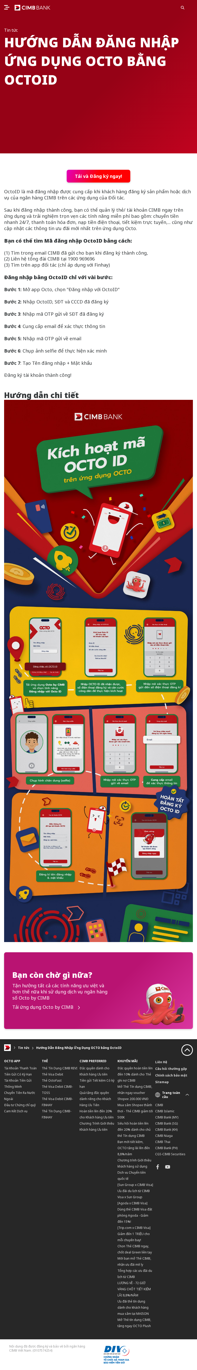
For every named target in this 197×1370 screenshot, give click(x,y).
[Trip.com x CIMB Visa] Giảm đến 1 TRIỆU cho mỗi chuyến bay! (134, 1234)
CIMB (159, 1105)
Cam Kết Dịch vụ (15, 1111)
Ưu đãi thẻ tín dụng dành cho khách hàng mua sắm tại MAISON (133, 1307)
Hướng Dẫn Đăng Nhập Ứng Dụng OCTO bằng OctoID (79, 1048)
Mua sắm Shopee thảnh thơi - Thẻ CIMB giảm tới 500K (135, 1111)
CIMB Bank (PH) (166, 1148)
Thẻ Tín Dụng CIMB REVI (59, 1068)
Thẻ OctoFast (52, 1080)
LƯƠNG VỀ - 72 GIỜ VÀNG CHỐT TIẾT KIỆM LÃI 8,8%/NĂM (134, 1289)
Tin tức (23, 1048)
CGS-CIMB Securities (170, 1154)
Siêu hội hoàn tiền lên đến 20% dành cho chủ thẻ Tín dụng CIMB (134, 1129)
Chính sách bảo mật (171, 1075)
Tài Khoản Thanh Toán (20, 1068)
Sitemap (162, 1082)
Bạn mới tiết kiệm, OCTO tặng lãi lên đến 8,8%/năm (133, 1148)
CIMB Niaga (164, 1136)
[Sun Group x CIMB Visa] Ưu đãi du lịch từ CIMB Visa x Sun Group (135, 1191)
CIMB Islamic (164, 1111)
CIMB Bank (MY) (166, 1117)
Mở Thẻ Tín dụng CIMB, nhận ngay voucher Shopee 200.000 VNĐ (134, 1092)
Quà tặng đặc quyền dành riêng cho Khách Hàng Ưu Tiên (95, 1099)
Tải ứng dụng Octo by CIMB (43, 1007)
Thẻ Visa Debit (52, 1074)
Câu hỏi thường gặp (171, 1069)
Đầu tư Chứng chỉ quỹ (20, 1105)
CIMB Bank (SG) (166, 1123)
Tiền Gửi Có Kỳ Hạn (18, 1074)
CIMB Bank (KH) (166, 1129)
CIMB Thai (162, 1142)
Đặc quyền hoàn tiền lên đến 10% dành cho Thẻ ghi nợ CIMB (135, 1074)
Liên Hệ (161, 1062)
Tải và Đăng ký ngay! (98, 176)
